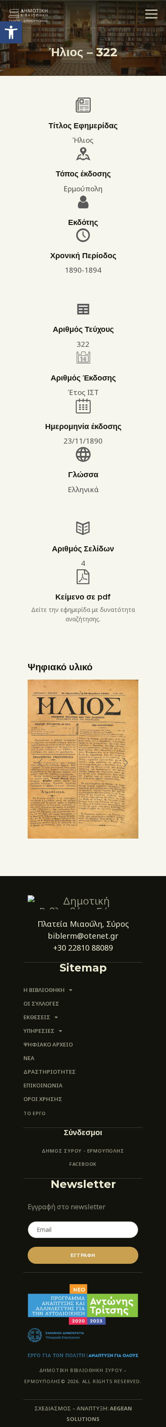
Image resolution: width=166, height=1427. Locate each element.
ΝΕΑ (28, 1058)
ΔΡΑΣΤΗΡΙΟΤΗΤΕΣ (49, 1071)
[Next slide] (125, 763)
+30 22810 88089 (83, 948)
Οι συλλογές (41, 1003)
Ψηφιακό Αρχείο (48, 1044)
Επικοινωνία (43, 1085)
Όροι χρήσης (42, 1099)
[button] (11, 32)
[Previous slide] (41, 763)
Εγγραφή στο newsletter (67, 1206)
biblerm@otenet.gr (83, 936)
